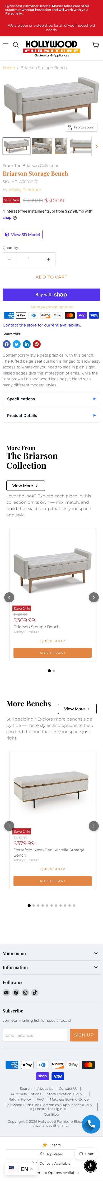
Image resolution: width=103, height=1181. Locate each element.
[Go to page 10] (69, 905)
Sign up (84, 1035)
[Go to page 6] (51, 905)
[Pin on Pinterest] (37, 344)
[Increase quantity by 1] (48, 259)
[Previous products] (9, 597)
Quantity (10, 248)
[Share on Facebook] (7, 344)
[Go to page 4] (42, 905)
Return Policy (19, 1099)
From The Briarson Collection (31, 166)
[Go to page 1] (49, 671)
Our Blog (51, 1114)
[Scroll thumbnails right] (95, 146)
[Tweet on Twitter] (17, 344)
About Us (45, 1088)
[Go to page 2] (54, 671)
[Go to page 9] (65, 905)
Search (26, 1088)
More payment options (52, 307)
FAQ (40, 1099)
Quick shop (52, 641)
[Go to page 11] (74, 905)
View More (22, 485)
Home (9, 67)
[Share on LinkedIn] (27, 344)
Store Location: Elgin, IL (67, 1094)
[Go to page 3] (38, 905)
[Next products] (94, 597)
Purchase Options (26, 1094)
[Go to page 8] (60, 905)
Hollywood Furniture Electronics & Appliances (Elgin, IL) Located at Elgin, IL (48, 1107)
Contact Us (68, 1088)
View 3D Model (25, 234)
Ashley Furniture (24, 189)
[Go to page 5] (47, 905)
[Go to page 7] (56, 905)
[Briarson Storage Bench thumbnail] (16, 146)
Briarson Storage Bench (36, 626)
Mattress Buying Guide (69, 1099)
